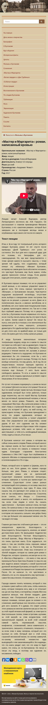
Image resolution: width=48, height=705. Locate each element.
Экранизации (8, 108)
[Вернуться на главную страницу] (24, 6)
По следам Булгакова (11, 95)
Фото (5, 104)
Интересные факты (10, 55)
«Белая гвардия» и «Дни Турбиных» (16, 77)
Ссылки (6, 122)
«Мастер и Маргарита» (12, 73)
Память (6, 117)
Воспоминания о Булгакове (13, 90)
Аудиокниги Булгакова (11, 113)
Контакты (6, 126)
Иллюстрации (8, 86)
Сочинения (7, 68)
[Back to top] (43, 700)
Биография (7, 42)
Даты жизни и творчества (12, 37)
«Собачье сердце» (10, 82)
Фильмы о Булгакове (11, 64)
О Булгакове (8, 46)
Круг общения (8, 51)
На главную (7, 33)
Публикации (8, 99)
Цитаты (6, 59)
